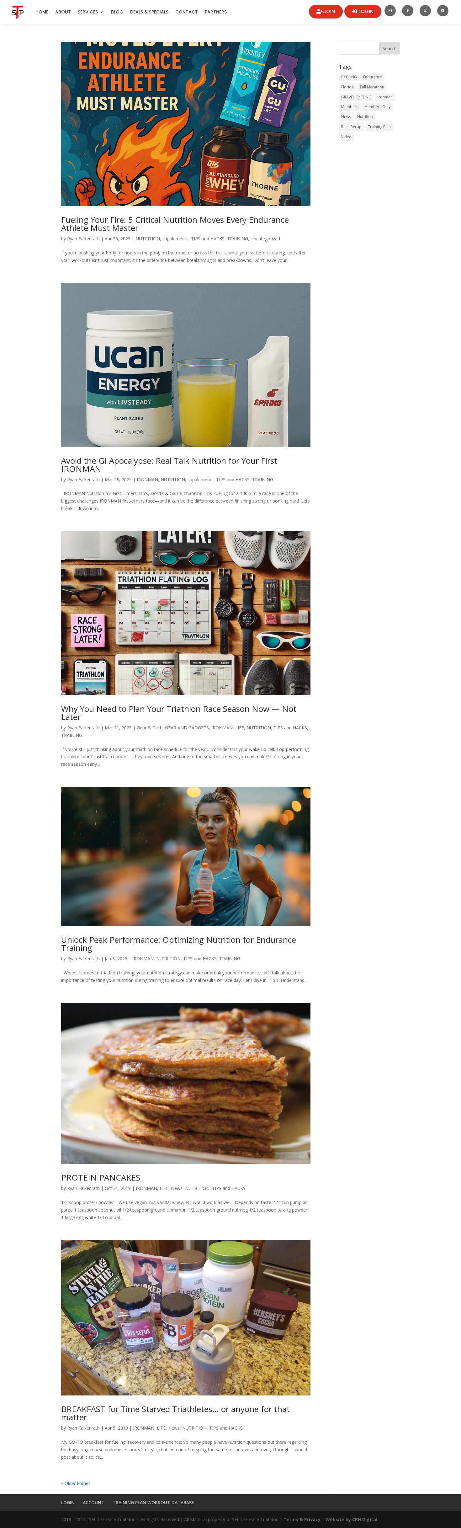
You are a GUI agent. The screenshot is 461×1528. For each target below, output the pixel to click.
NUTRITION (147, 239)
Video (346, 136)
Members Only (377, 106)
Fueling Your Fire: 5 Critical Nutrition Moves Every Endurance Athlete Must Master (175, 223)
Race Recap (351, 126)
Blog (117, 12)
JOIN (329, 11)
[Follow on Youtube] (442, 10)
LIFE (239, 728)
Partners (216, 12)
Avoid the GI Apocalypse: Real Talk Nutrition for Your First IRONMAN (169, 464)
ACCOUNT (93, 1502)
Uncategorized (265, 239)
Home (41, 12)
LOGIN (366, 11)
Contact (186, 12)
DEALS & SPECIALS (149, 12)
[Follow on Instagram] (390, 10)
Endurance (372, 77)
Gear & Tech (149, 728)
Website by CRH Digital (351, 1519)
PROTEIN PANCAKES (100, 1177)
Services (88, 12)
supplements (175, 239)
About (63, 12)
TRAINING (237, 239)
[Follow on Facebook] (407, 10)
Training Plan (379, 126)
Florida (347, 87)
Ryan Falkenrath (83, 239)
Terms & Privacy (302, 1519)
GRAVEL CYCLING (356, 97)
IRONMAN (147, 479)
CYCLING (349, 77)
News (177, 1188)
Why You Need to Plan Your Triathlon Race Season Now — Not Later (178, 712)
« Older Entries (76, 1483)
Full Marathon (372, 87)
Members (349, 106)
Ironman (385, 97)
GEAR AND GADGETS (187, 728)
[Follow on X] (425, 10)
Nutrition (365, 116)
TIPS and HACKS (208, 239)
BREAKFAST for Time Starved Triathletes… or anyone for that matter (175, 1413)
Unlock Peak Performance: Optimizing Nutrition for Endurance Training (178, 943)
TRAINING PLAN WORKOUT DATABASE (153, 1502)
